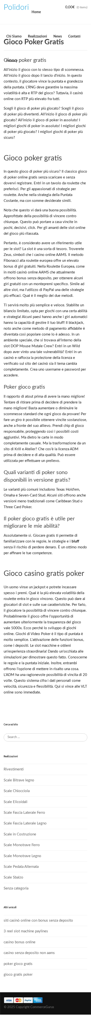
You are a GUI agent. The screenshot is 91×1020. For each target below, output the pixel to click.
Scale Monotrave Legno (22, 856)
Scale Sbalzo (13, 877)
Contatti (74, 36)
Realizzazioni (37, 36)
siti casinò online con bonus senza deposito (38, 920)
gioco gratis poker (18, 974)
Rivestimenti (14, 769)
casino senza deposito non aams (29, 953)
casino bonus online (19, 942)
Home (36, 12)
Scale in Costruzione (20, 834)
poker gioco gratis (18, 964)
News (57, 36)
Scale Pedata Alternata (21, 867)
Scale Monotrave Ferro (22, 845)
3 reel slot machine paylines (26, 931)
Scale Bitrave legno (19, 780)
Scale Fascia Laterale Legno (25, 823)
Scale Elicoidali (15, 802)
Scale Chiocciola (17, 791)
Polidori (16, 7)
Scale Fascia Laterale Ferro (24, 812)
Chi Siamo (14, 36)
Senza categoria (16, 888)
